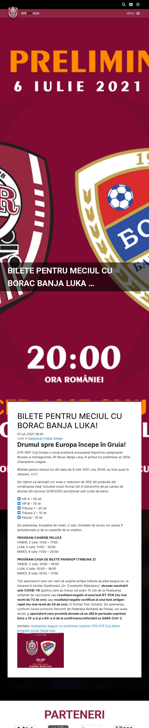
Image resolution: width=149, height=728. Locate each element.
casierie (84, 626)
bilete (116, 626)
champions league (44, 626)
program (23, 631)
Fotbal (48, 438)
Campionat (35, 438)
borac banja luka (43, 631)
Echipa (58, 438)
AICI (34, 474)
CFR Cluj (104, 626)
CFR (94, 626)
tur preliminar (68, 626)
